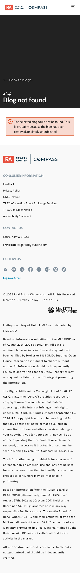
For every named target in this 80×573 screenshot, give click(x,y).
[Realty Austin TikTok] (64, 269)
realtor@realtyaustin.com (29, 245)
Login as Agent (12, 278)
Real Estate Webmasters (30, 294)
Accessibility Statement (17, 216)
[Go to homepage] (30, 7)
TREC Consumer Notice (17, 209)
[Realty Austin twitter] (22, 269)
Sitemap (9, 300)
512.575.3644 (20, 237)
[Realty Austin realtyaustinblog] (5, 269)
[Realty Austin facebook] (30, 269)
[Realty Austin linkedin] (39, 269)
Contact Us (50, 300)
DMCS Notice (11, 196)
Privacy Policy (11, 190)
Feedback (9, 184)
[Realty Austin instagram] (47, 269)
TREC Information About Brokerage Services (30, 203)
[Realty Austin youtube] (13, 269)
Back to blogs (20, 80)
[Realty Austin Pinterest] (55, 269)
